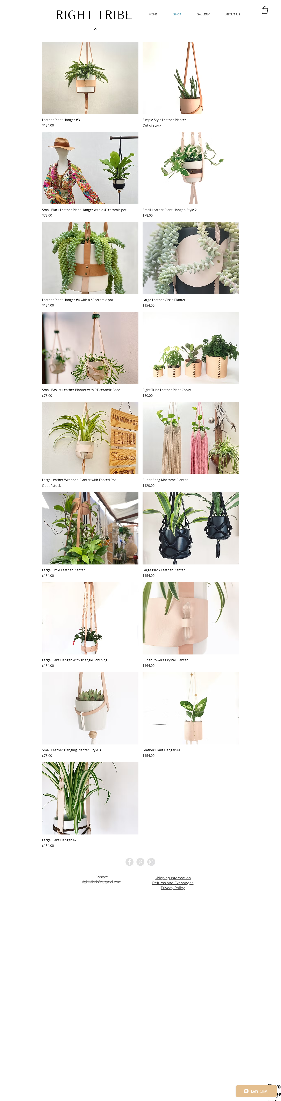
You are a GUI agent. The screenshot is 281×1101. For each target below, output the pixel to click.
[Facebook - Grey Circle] (129, 862)
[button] (265, 10)
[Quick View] (90, 78)
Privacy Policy (173, 888)
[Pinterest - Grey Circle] (140, 862)
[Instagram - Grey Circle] (151, 862)
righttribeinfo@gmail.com (101, 882)
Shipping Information (173, 878)
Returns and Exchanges (173, 883)
